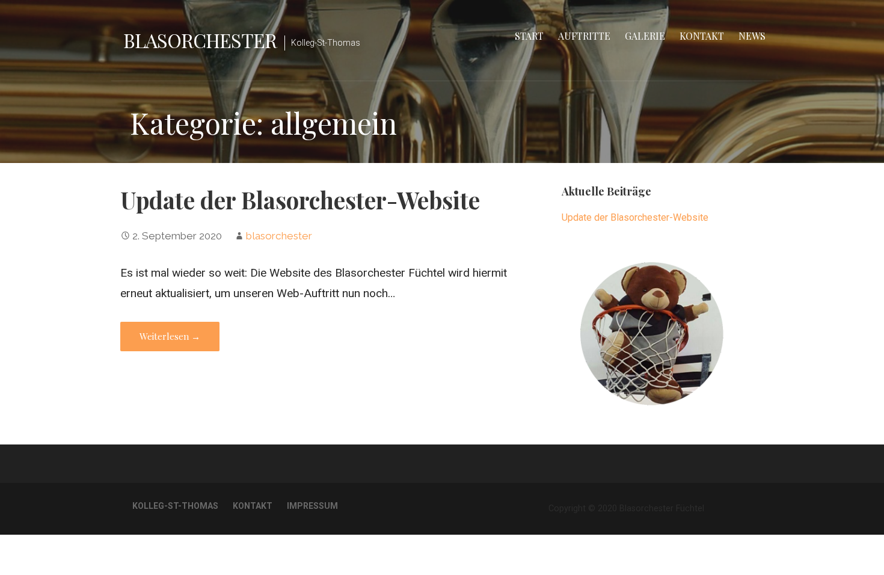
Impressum (312, 506)
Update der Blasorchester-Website (300, 199)
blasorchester (279, 236)
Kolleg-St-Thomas (175, 506)
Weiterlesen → (170, 336)
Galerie (645, 35)
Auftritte (584, 35)
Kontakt (702, 35)
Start (529, 35)
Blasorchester (200, 40)
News (752, 35)
